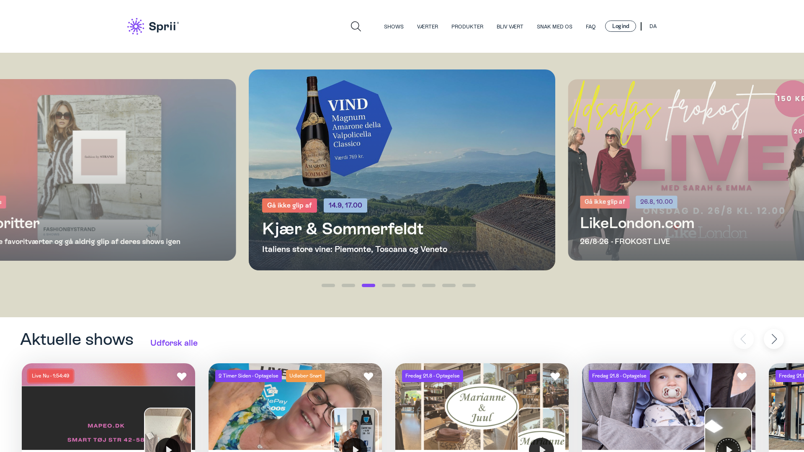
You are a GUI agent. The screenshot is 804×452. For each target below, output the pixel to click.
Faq (591, 27)
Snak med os (554, 27)
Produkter (467, 27)
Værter (427, 27)
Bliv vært (510, 27)
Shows (394, 27)
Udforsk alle (174, 342)
